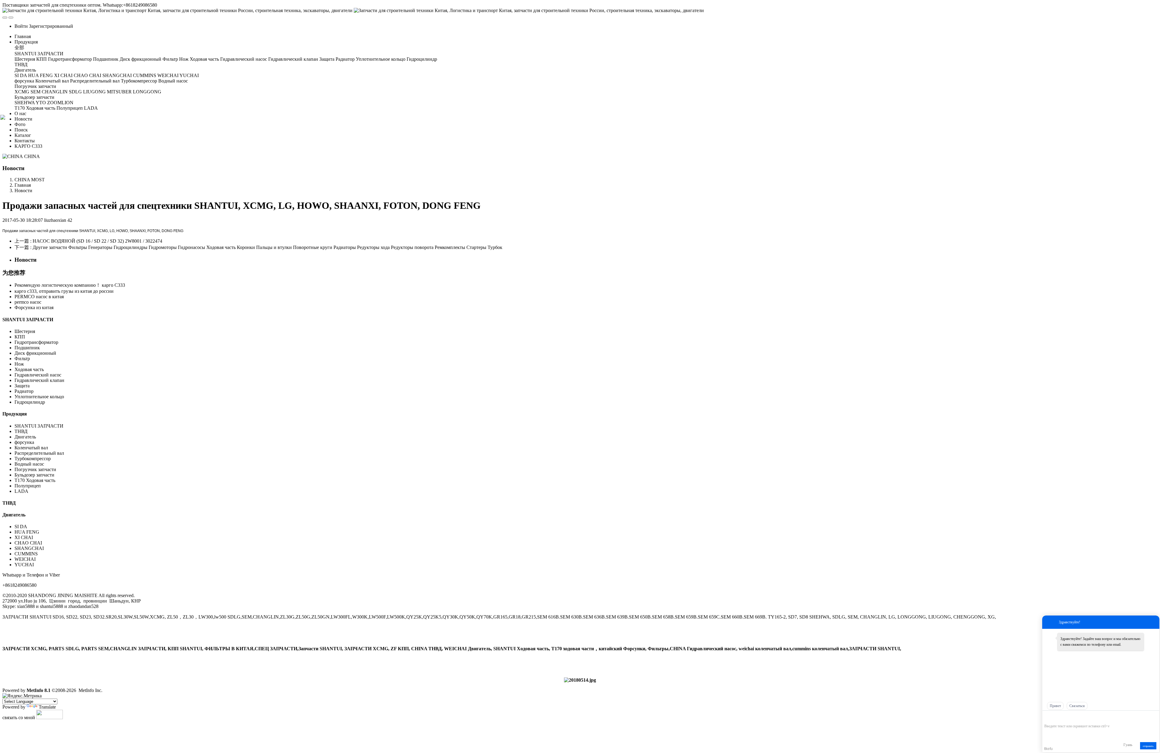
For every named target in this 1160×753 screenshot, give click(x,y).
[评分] (1056, 717)
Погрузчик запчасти (35, 469)
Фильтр (22, 358)
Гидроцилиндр (29, 402)
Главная (22, 36)
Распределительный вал (39, 453)
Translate (47, 706)
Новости (23, 190)
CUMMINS (26, 553)
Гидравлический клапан (39, 380)
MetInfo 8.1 (38, 690)
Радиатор (24, 391)
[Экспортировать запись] (1154, 717)
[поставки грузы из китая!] (580, 680)
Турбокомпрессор (32, 458)
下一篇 (258, 247)
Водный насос (29, 464)
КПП (19, 336)
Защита (22, 385)
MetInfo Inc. (90, 690)
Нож (19, 364)
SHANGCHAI (29, 548)
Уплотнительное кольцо (39, 396)
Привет (1055, 706)
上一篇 (88, 241)
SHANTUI (87, 231)
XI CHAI (23, 537)
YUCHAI (24, 564)
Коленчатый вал (31, 447)
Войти (21, 26)
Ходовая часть (29, 369)
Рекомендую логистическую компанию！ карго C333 (69, 285)
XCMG (102, 231)
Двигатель (25, 436)
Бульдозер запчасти (34, 474)
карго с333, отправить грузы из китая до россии (64, 291)
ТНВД (20, 431)
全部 (19, 47)
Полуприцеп (27, 485)
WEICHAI (25, 559)
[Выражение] (1047, 717)
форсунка (24, 442)
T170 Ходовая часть (34, 480)
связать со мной (18, 717)
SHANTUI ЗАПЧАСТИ (27, 319)
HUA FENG (26, 532)
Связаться (1077, 706)
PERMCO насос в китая (39, 296)
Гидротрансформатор (36, 342)
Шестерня (24, 331)
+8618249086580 (19, 585)
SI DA (20, 526)
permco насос (27, 302)
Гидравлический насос (37, 374)
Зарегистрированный (51, 26)
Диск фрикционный (35, 353)
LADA (21, 491)
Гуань (1127, 745)
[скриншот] (1072, 717)
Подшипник (27, 347)
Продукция (14, 413)
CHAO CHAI (28, 542)
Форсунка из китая (33, 307)
